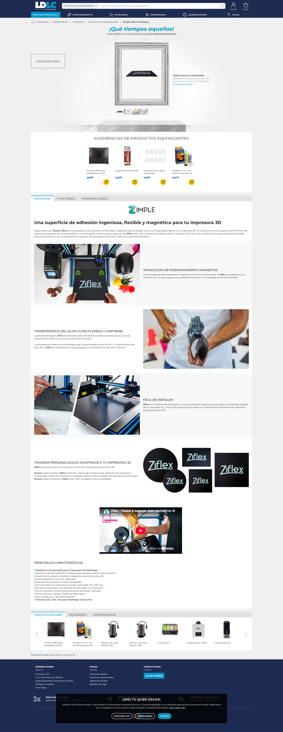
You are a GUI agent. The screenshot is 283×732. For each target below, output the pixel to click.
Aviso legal (40, 687)
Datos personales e (45, 681)
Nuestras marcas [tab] (104, 614)
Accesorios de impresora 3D (103, 22)
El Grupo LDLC (42, 674)
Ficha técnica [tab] (66, 198)
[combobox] (80, 6)
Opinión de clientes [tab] (95, 198)
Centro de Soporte (98, 674)
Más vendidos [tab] (78, 614)
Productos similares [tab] (48, 614)
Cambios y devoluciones (101, 677)
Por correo (155, 675)
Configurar (145, 716)
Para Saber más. (177, 707)
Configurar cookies (44, 684)
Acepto (164, 716)
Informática (42, 22)
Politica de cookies (64, 681)
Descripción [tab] (42, 198)
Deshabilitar (122, 716)
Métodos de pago (98, 684)
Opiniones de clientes (52, 677)
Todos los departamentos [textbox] (79, 6)
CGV (37, 677)
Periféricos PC (60, 22)
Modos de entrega (98, 681)
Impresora (78, 22)
